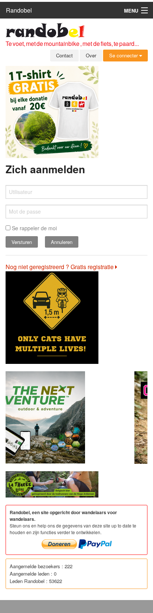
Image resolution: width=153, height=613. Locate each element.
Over (91, 55)
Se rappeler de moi (33, 228)
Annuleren (61, 241)
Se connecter (124, 55)
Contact (64, 55)
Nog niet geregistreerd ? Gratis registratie (60, 266)
